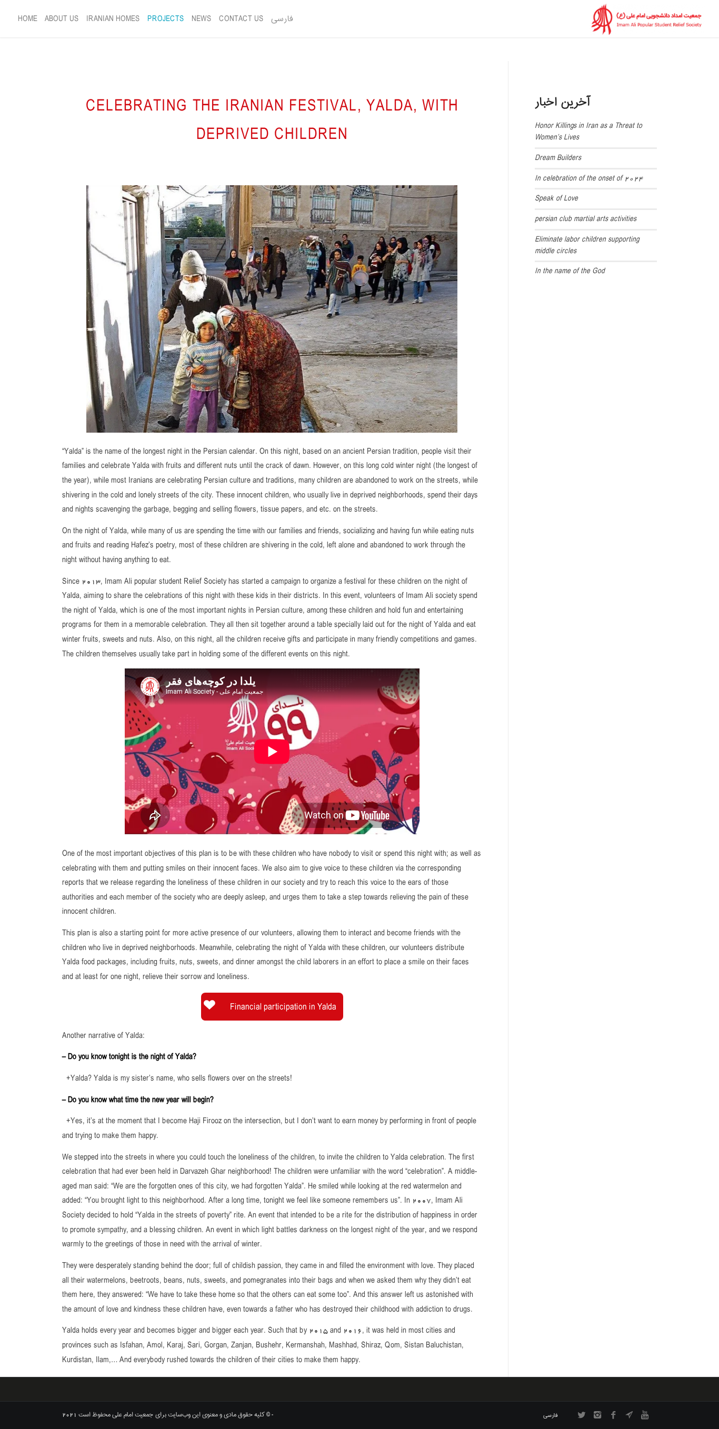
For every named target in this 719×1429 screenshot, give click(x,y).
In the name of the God (570, 271)
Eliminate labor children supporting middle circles (587, 245)
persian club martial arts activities (585, 219)
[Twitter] (582, 1415)
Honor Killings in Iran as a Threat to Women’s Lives (588, 131)
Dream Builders (558, 158)
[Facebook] (613, 1415)
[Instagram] (597, 1415)
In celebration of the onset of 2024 (589, 178)
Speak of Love (556, 198)
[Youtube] (645, 1415)
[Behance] (629, 1415)
